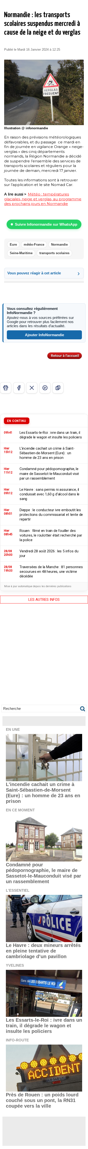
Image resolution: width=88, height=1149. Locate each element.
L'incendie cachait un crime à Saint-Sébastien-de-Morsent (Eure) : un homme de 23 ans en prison (43, 793)
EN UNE (13, 729)
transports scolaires (54, 253)
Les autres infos (44, 599)
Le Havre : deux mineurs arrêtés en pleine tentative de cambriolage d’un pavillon (43, 951)
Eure (13, 244)
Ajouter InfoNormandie (44, 335)
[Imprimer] (5, 387)
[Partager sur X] (31, 387)
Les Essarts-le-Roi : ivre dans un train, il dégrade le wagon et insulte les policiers (44, 1025)
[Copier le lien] (58, 387)
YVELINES (15, 965)
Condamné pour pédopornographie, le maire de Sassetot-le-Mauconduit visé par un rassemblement (43, 873)
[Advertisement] (44, 657)
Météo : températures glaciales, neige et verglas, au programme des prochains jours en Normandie (42, 199)
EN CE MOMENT (20, 810)
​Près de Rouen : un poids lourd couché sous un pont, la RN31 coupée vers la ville (42, 1100)
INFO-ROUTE (17, 1040)
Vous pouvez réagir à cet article (34, 273)
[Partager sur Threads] (45, 387)
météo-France (34, 244)
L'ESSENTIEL (17, 890)
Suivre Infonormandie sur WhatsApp (46, 224)
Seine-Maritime (21, 253)
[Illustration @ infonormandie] (44, 62)
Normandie (59, 244)
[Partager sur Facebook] (18, 387)
